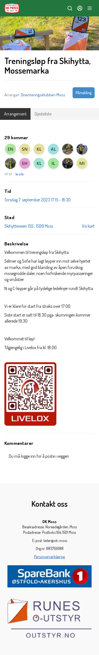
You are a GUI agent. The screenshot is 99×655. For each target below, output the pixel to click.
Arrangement (15, 114)
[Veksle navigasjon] (90, 8)
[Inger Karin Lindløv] (53, 163)
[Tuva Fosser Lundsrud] (68, 149)
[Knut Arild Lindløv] (39, 163)
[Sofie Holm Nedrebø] (25, 149)
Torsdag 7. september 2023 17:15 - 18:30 (37, 199)
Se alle (19, 174)
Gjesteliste (43, 114)
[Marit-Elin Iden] (82, 163)
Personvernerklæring (49, 556)
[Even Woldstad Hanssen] (25, 163)
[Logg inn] (80, 8)
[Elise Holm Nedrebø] (10, 149)
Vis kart (88, 226)
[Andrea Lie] (53, 149)
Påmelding (84, 92)
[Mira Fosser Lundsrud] (82, 149)
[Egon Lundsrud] (10, 163)
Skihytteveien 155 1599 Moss (28, 226)
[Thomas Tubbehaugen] (68, 163)
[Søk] (70, 8)
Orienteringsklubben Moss (43, 94)
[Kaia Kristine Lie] (39, 149)
